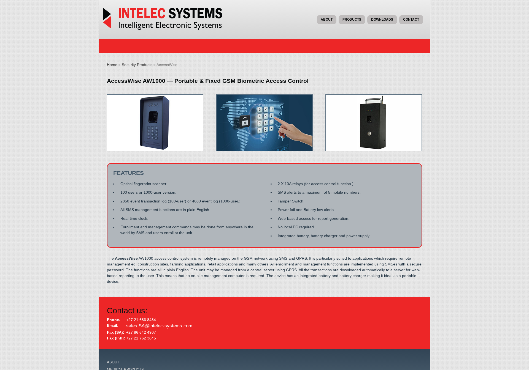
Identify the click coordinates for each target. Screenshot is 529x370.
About (327, 19)
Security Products (137, 64)
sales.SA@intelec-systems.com (153, 325)
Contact (411, 19)
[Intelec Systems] (166, 28)
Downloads (382, 19)
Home (112, 64)
